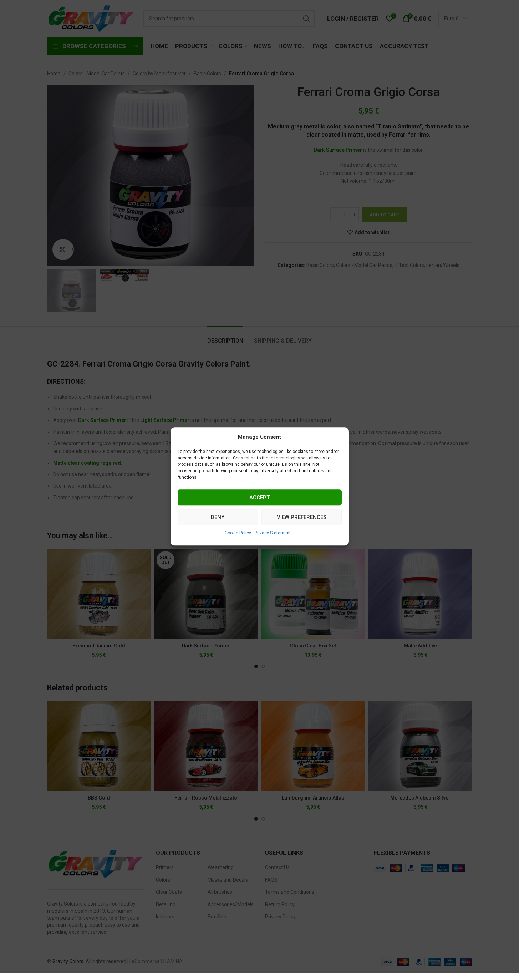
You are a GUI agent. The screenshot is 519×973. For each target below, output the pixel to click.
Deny (217, 517)
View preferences (301, 517)
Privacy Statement (273, 532)
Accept (259, 497)
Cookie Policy (238, 532)
